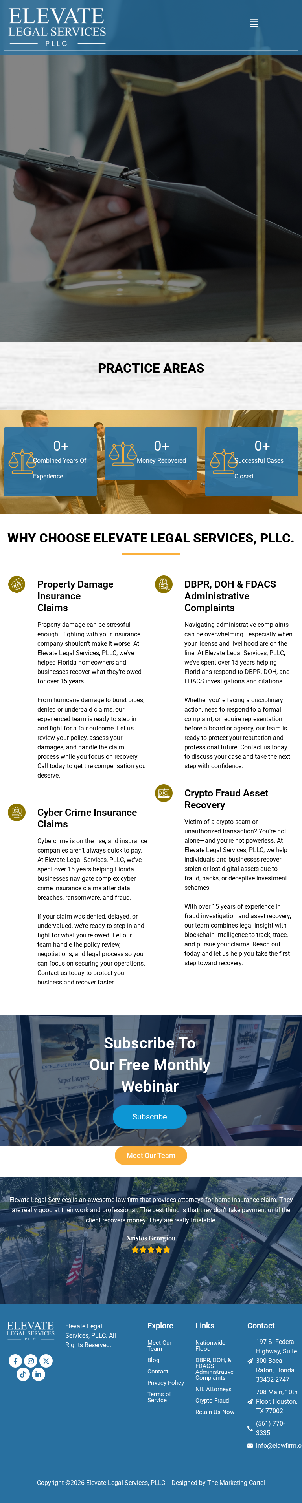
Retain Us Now (214, 1411)
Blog (153, 1360)
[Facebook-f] (15, 1361)
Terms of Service (159, 1397)
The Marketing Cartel (236, 1483)
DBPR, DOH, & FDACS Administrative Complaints (214, 1369)
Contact (157, 1371)
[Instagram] (30, 1361)
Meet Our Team (159, 1345)
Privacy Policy (165, 1382)
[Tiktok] (23, 1374)
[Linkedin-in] (38, 1374)
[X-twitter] (46, 1361)
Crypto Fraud (212, 1400)
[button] (254, 23)
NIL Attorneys (213, 1389)
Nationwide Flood (210, 1345)
